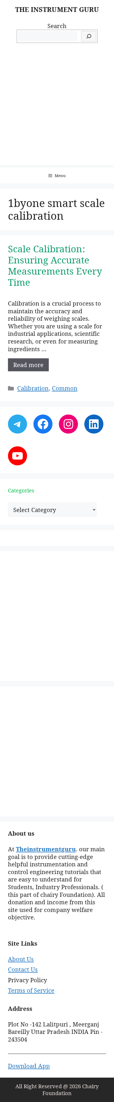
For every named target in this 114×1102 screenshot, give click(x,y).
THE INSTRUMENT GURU (57, 9)
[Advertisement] (57, 108)
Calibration (33, 388)
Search (56, 26)
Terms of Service (31, 990)
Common (64, 388)
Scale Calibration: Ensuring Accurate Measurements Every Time (55, 265)
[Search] (88, 36)
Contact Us (23, 969)
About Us (21, 959)
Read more (28, 365)
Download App (29, 1066)
